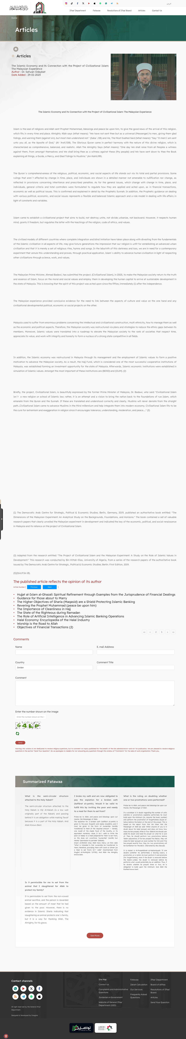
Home (14, 18)
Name (18, 646)
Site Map (103, 979)
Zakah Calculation (138, 984)
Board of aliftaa (158, 984)
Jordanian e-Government (110, 997)
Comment (20, 677)
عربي (169, 3)
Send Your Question (160, 1002)
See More (94, 935)
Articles (154, 997)
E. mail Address (105, 646)
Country (19, 662)
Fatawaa (134, 979)
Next (50, 587)
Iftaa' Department (159, 979)
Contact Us (157, 10)
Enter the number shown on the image (36, 711)
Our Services (136, 989)
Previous (34, 587)
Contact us (104, 984)
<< (144, 632)
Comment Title (105, 662)
